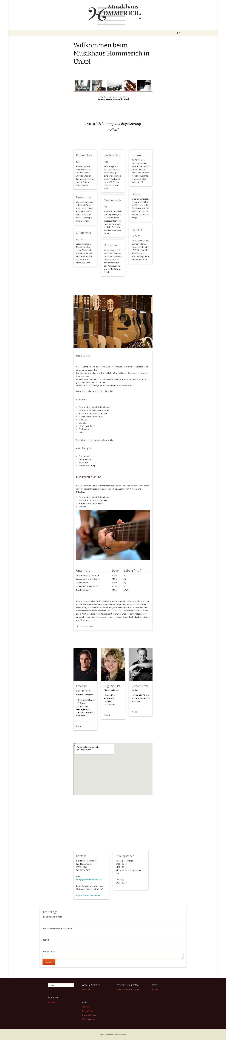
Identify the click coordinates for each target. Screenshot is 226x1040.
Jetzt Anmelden (84, 626)
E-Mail (79, 726)
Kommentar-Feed (89, 1015)
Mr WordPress (122, 990)
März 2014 (155, 990)
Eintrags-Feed (87, 1011)
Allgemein (51, 1002)
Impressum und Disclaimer (88, 895)
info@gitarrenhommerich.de (89, 879)
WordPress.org (88, 1019)
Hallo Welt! (86, 990)
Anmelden (86, 1007)
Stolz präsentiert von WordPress (113, 1034)
